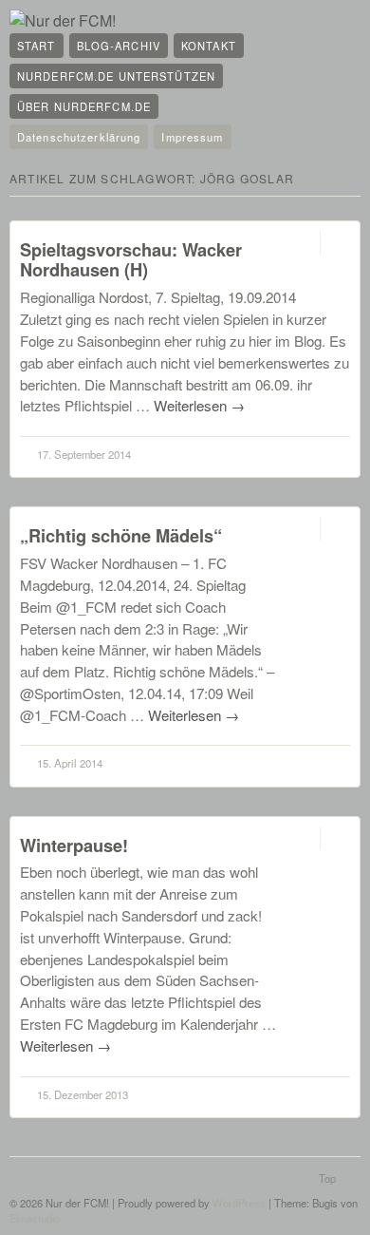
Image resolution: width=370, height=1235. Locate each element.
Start (36, 45)
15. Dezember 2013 (82, 1094)
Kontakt (208, 45)
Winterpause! (74, 845)
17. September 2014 (84, 454)
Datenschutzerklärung (78, 136)
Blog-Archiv (118, 45)
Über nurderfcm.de (84, 106)
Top (327, 1178)
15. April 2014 (69, 762)
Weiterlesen (199, 405)
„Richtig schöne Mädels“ (121, 535)
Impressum (192, 136)
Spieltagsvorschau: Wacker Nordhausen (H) (131, 260)
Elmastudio (34, 1218)
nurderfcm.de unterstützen (116, 76)
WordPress (239, 1202)
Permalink (303, 243)
